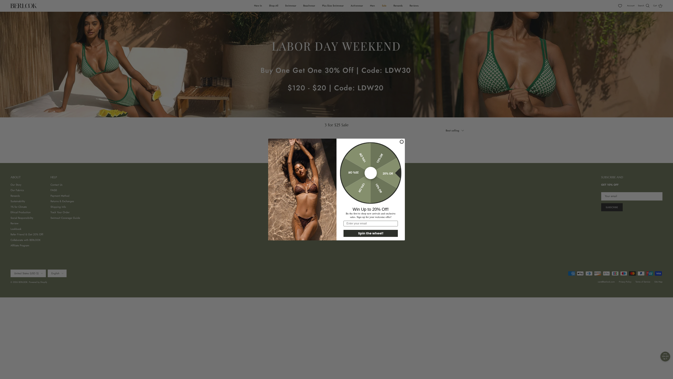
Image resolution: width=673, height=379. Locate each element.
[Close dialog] (401, 142)
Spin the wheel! (370, 233)
